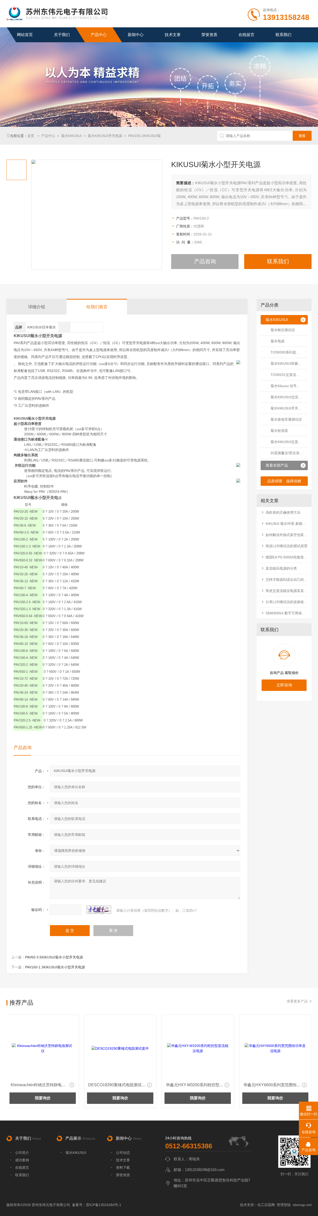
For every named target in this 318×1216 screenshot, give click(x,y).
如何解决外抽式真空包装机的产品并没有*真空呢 (287, 535)
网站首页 (25, 35)
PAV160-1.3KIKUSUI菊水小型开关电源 (55, 967)
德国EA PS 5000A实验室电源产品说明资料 (287, 557)
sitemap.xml (302, 1205)
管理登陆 (284, 1205)
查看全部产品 (277, 465)
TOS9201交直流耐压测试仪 (289, 375)
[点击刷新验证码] (98, 909)
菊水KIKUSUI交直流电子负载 (289, 442)
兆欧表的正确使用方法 (283, 512)
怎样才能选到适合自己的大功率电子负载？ (287, 580)
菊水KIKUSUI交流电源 (288, 397)
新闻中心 (136, 35)
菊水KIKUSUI (71, 136)
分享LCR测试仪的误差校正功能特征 (287, 602)
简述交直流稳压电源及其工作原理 (287, 591)
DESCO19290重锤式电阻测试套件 (41, 1085)
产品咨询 (205, 261)
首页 (31, 136)
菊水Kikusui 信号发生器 (289, 386)
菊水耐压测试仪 (283, 330)
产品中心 (99, 35)
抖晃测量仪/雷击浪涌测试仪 (289, 453)
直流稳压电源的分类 (281, 568)
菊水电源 (277, 341)
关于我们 (62, 35)
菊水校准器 (279, 431)
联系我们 (283, 35)
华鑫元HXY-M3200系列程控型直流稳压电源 (120, 1085)
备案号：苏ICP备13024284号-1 (96, 1205)
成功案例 (22, 1160)
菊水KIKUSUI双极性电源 (289, 363)
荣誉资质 (209, 35)
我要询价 (43, 1098)
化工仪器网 (266, 1205)
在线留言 (246, 35)
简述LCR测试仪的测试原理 (286, 546)
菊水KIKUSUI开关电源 (105, 136)
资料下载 (123, 1168)
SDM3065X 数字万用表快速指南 (287, 613)
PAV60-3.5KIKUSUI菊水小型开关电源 (54, 957)
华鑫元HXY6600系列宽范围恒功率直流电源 (198, 1085)
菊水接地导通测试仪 (286, 419)
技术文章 (173, 35)
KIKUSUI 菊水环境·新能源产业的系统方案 (287, 524)
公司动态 (123, 1153)
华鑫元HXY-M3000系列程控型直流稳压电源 (275, 1085)
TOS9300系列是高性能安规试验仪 (289, 352)
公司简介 (22, 1153)
